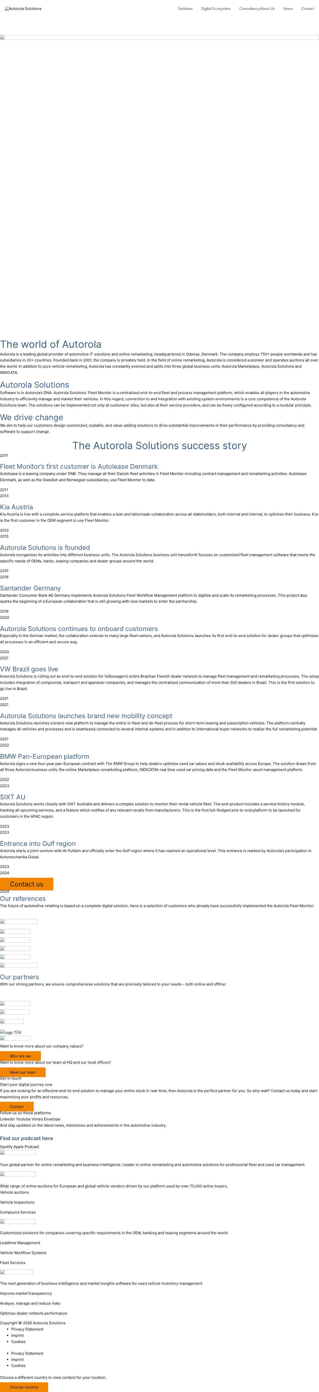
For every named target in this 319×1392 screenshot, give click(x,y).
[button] (195, 8)
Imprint (17, 1335)
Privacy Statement (27, 1329)
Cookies (18, 1341)
